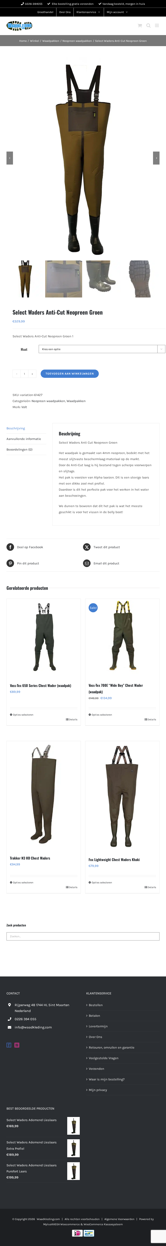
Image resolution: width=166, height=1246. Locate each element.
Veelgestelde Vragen (103, 1058)
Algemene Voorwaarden (119, 1219)
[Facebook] (8, 1045)
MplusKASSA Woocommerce (61, 1224)
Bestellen (96, 1005)
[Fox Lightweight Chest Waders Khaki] (122, 796)
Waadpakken (76, 401)
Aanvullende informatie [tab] (23, 439)
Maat (24, 349)
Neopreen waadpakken (48, 401)
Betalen (94, 1015)
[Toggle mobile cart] (140, 25)
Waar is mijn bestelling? (106, 1079)
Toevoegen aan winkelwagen (70, 373)
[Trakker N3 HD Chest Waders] (44, 795)
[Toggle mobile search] (148, 25)
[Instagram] (16, 1045)
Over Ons (95, 1037)
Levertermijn (98, 1026)
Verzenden (96, 1069)
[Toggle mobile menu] (157, 25)
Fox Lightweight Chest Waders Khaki (114, 859)
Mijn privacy (98, 1090)
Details (73, 719)
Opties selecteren (23, 714)
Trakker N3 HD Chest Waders (30, 858)
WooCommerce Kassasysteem (103, 1224)
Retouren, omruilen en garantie (111, 1047)
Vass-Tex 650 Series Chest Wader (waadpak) (40, 685)
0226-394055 (33, 3)
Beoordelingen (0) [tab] (19, 449)
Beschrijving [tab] (15, 428)
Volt (24, 407)
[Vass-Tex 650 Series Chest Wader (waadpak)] (44, 638)
